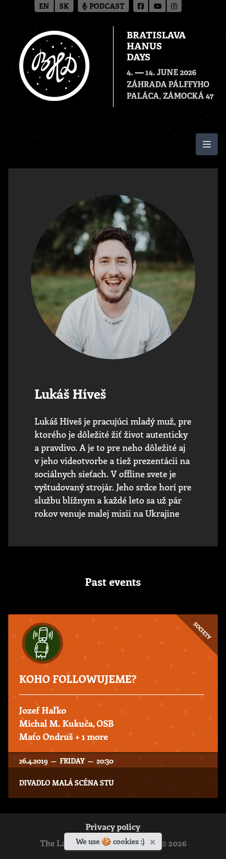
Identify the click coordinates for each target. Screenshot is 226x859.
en (44, 6)
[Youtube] (158, 6)
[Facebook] (141, 6)
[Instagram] (174, 6)
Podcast (106, 6)
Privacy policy (113, 828)
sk (64, 6)
